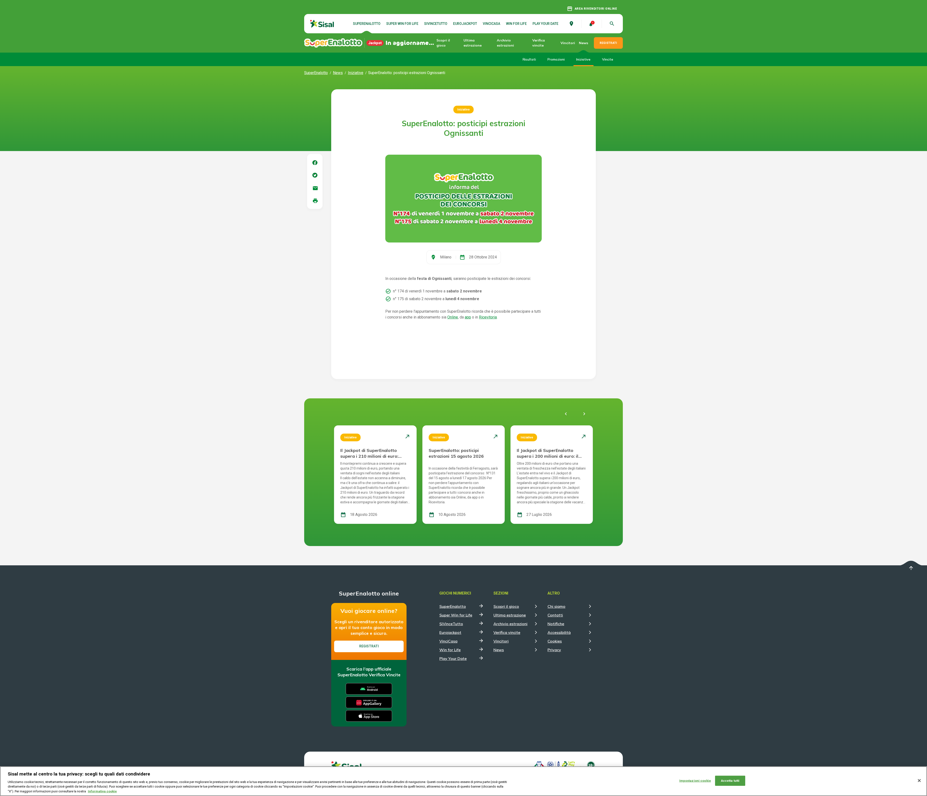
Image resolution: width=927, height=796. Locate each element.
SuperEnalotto (366, 24)
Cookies (555, 641)
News (583, 43)
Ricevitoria (488, 317)
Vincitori (568, 43)
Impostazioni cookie (695, 780)
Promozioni (556, 59)
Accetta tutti (730, 780)
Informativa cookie (102, 791)
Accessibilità (559, 632)
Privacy (554, 649)
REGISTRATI (608, 43)
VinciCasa (491, 24)
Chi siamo (556, 606)
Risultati (529, 59)
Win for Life (516, 24)
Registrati (369, 646)
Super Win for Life (402, 24)
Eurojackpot (465, 24)
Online (452, 317)
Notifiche (556, 623)
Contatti (555, 615)
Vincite (607, 59)
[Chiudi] (919, 780)
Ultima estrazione (473, 43)
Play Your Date (545, 24)
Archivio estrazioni (505, 43)
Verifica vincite (538, 43)
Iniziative (583, 59)
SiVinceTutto (435, 24)
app (468, 317)
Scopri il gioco (443, 43)
